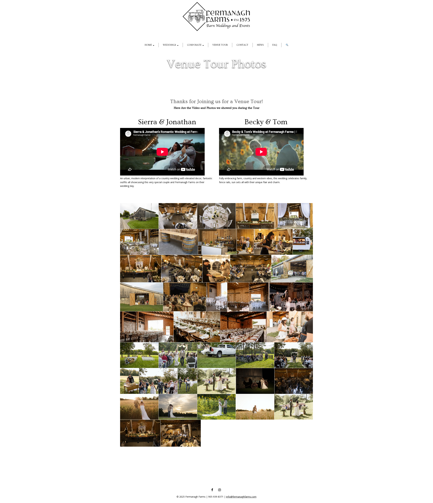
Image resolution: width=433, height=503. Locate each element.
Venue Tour (220, 45)
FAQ (274, 45)
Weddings (170, 45)
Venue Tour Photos (216, 64)
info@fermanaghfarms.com (241, 496)
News (260, 45)
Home (149, 45)
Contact (242, 45)
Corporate (194, 45)
